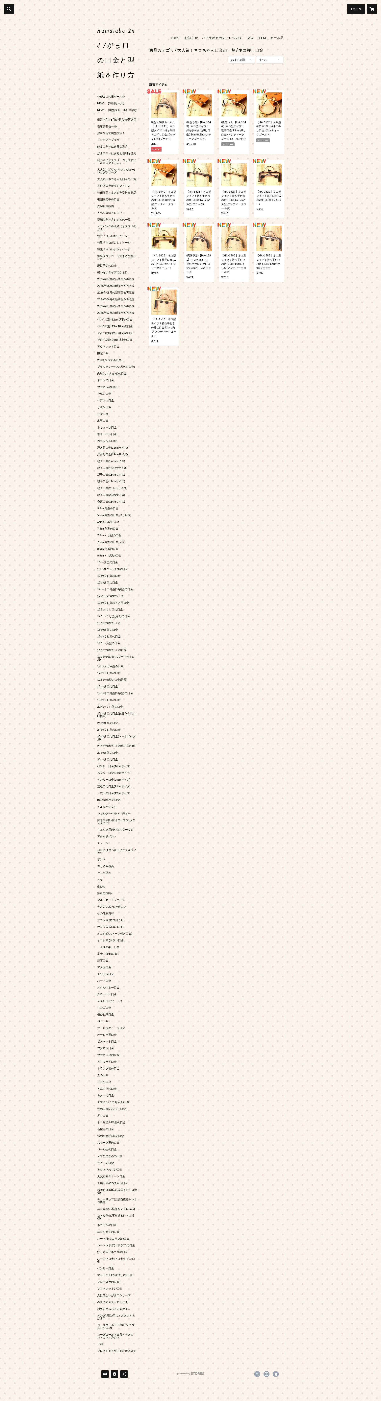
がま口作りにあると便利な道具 (116, 153)
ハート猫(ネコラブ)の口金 (113, 1238)
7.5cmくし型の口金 (109, 535)
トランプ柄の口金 (108, 1068)
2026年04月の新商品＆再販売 (116, 299)
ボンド (101, 859)
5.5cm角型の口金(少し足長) (114, 515)
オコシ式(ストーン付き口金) (114, 933)
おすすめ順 (238, 59)
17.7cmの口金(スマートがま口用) (116, 658)
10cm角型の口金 (107, 562)
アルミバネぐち (107, 806)
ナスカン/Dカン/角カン (111, 906)
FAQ (249, 37)
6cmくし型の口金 (108, 521)
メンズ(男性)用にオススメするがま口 (116, 1317)
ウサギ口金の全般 (108, 1055)
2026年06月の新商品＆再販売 (116, 285)
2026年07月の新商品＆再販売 (116, 279)
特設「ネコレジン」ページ (114, 249)
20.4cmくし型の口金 (110, 706)
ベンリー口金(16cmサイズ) (114, 766)
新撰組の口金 (105, 1129)
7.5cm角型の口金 (107, 528)
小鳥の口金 (104, 393)
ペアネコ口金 (105, 400)
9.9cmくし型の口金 (109, 555)
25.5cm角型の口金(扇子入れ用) (116, 746)
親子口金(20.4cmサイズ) (112, 488)
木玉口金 (102, 420)
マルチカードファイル (111, 899)
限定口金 (102, 353)
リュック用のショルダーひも (115, 829)
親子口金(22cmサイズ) (111, 494)
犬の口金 (102, 1075)
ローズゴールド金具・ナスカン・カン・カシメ (115, 1336)
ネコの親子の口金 (108, 1231)
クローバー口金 (107, 994)
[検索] (9, 9)
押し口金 (102, 1115)
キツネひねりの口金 (109, 1169)
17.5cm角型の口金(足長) (112, 679)
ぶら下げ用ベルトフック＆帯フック (116, 851)
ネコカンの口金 (107, 1225)
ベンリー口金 (105, 1268)
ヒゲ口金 (102, 414)
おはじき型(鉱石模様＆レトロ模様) (117, 1191)
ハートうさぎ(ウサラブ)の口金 (116, 1245)
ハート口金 (104, 980)
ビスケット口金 (107, 1041)
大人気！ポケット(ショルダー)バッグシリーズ (116, 171)
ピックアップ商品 (108, 139)
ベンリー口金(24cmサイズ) (114, 773)
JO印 (100, 1344)
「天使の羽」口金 (108, 947)
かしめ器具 (104, 872)
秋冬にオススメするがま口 (114, 1308)
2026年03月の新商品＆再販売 (116, 306)
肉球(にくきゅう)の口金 (112, 373)
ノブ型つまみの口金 (109, 1156)
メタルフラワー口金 (109, 1001)
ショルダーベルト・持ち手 (114, 813)
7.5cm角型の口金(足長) (111, 542)
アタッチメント (107, 836)
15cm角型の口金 (107, 629)
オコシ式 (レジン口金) (110, 940)
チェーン (102, 843)
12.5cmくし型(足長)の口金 (113, 616)
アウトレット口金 (108, 346)
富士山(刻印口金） (108, 953)
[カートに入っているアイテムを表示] (372, 9)
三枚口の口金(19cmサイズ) (114, 793)
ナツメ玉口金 (105, 974)
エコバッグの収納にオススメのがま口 (116, 227)
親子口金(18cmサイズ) (111, 474)
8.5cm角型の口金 (107, 548)
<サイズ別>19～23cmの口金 (115, 333)
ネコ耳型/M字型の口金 (111, 1122)
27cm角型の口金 (107, 752)
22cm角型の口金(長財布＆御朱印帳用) (116, 715)
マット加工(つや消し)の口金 (114, 1275)
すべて (263, 59)
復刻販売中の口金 (108, 199)
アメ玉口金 (104, 967)
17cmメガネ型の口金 (110, 666)
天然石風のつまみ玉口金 (112, 1183)
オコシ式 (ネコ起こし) (110, 920)
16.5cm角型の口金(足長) (112, 650)
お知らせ (191, 37)
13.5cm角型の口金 (108, 623)
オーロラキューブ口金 (111, 1028)
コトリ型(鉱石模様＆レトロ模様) (115, 1217)
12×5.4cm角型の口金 (110, 596)
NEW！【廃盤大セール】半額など (117, 111)
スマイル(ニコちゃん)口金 (113, 1102)
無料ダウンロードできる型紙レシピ (116, 257)
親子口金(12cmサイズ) (111, 461)
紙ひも (101, 886)
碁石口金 (102, 960)
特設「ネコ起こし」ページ (114, 242)
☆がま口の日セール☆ (111, 96)
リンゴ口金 (104, 1007)
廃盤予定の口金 (107, 265)
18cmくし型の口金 (109, 700)
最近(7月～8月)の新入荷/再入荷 (116, 119)
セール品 (277, 37)
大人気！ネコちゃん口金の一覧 (116, 179)
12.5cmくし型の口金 (110, 609)
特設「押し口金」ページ (112, 235)
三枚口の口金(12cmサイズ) (114, 786)
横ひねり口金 (105, 1014)
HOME (175, 37)
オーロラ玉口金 (107, 1034)
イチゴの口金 (105, 1162)
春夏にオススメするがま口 (114, 1302)
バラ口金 (102, 1021)
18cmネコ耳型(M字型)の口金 (115, 693)
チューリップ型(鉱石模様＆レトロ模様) (117, 1200)
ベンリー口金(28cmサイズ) (114, 779)
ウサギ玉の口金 (107, 387)
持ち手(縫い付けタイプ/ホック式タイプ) (116, 821)
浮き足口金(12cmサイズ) (112, 447)
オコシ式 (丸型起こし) (110, 926)
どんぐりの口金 (107, 1088)
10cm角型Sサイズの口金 (112, 569)
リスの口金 (104, 1081)
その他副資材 (105, 913)
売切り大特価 (105, 206)
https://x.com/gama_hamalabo (257, 1374)
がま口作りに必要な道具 (112, 146)
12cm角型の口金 (107, 582)
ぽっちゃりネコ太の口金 (112, 1252)
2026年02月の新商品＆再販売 (116, 312)
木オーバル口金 (107, 434)
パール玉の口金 (107, 1149)
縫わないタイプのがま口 (112, 272)
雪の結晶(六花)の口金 (110, 1135)
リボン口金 (104, 407)
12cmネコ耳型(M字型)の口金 (115, 589)
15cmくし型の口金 (109, 636)
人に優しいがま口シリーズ (114, 1295)
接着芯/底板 (104, 893)
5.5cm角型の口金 (107, 508)
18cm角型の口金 (107, 686)
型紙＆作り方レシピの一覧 (114, 219)
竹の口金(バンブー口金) (112, 1108)
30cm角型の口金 (107, 759)
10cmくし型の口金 (109, 575)
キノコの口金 (105, 1095)
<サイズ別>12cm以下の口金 (114, 319)
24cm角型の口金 (107, 723)
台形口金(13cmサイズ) (111, 501)
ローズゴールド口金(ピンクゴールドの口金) (117, 1326)
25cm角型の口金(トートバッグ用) (116, 738)
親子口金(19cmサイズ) (111, 481)
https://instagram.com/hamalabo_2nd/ (266, 1374)
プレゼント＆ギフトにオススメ (116, 1350)
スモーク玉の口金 (108, 1142)
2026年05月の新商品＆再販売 (116, 292)
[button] (356, 9)
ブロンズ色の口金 (108, 1281)
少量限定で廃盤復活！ (111, 133)
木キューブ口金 (107, 427)
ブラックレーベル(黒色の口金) (116, 366)
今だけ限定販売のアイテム (114, 185)
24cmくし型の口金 (109, 729)
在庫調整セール (107, 126)
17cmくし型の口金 (109, 673)
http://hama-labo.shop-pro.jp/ (276, 1374)
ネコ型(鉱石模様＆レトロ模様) (116, 1208)
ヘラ (100, 879)
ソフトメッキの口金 (109, 1288)
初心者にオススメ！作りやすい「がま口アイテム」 (116, 161)
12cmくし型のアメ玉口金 (113, 602)
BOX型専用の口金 (108, 799)
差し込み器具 (105, 866)
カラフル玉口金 (107, 440)
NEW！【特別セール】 (111, 103)
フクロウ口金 (105, 1048)
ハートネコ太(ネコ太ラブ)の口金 (116, 1260)
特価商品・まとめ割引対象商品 (116, 192)
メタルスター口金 (108, 987)
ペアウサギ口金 (107, 1061)
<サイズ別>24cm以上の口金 (114, 339)
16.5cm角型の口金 (108, 643)
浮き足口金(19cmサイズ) (112, 454)
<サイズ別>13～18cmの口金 (115, 326)
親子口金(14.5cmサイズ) (112, 467)
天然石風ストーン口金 (111, 1176)
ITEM (261, 37)
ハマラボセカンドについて (222, 37)
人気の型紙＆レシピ (109, 212)
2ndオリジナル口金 (109, 360)
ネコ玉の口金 (105, 380)
